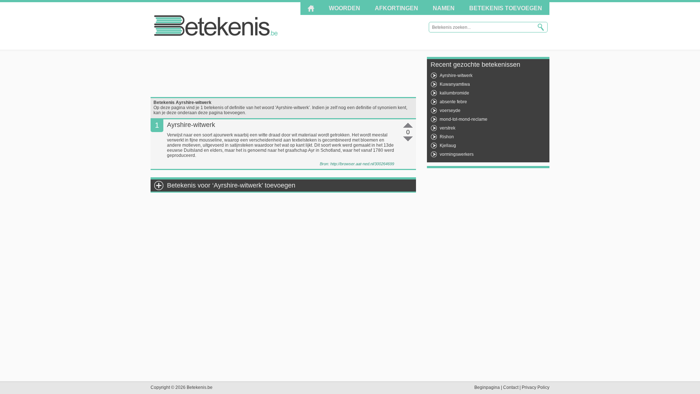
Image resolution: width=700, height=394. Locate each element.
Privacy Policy (535, 387)
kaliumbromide (454, 93)
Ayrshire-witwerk (456, 75)
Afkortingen (396, 8)
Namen (444, 8)
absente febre (453, 101)
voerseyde (450, 110)
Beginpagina (487, 387)
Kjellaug (448, 145)
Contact (510, 387)
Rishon (447, 136)
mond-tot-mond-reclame (463, 119)
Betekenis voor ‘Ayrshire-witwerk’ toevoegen (231, 185)
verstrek (447, 128)
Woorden (344, 8)
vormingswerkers (457, 154)
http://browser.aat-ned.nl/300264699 (362, 164)
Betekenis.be (216, 25)
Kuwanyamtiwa (455, 84)
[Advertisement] (283, 73)
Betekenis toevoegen (505, 8)
